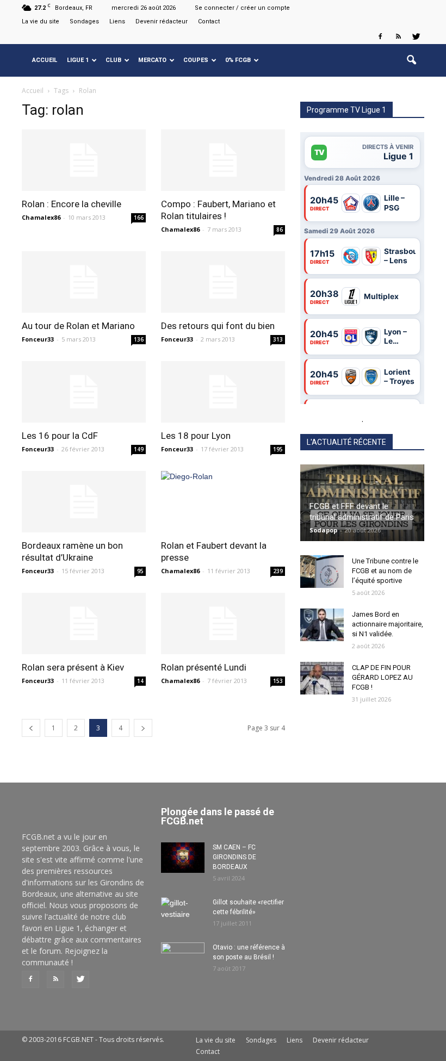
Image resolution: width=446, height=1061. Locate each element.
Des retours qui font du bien (218, 325)
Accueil (44, 60)
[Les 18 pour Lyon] (223, 392)
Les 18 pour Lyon (196, 435)
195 (278, 449)
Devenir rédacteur (161, 21)
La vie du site (40, 21)
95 (140, 571)
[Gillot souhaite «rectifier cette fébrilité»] (183, 912)
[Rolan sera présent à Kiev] (84, 623)
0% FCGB (238, 60)
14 (140, 681)
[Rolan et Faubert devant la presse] (223, 501)
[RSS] (398, 36)
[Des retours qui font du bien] (223, 282)
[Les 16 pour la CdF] (84, 392)
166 (139, 217)
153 (278, 681)
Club (113, 60)
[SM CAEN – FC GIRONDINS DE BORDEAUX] (183, 857)
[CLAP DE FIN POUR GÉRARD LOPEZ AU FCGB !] (322, 678)
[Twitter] (416, 36)
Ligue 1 (78, 60)
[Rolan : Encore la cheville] (84, 160)
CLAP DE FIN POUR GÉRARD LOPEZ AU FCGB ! (382, 677)
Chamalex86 (41, 217)
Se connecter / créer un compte (242, 7)
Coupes (195, 60)
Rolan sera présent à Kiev (73, 667)
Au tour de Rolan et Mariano (78, 325)
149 (139, 449)
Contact (209, 21)
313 (278, 339)
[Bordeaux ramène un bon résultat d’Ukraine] (84, 501)
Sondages (84, 21)
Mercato (152, 60)
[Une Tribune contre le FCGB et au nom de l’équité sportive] (322, 571)
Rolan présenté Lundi (203, 667)
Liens (117, 21)
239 (278, 571)
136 (139, 339)
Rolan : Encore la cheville (71, 203)
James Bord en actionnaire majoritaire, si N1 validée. (387, 624)
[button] (411, 60)
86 (279, 229)
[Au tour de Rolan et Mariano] (84, 282)
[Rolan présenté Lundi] (223, 623)
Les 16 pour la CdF (60, 435)
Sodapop (323, 530)
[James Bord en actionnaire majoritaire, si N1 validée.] (322, 625)
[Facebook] (380, 36)
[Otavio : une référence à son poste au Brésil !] (183, 957)
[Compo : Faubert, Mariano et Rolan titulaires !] (223, 160)
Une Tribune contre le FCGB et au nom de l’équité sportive (385, 571)
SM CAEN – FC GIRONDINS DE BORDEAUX (234, 857)
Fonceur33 (38, 339)
